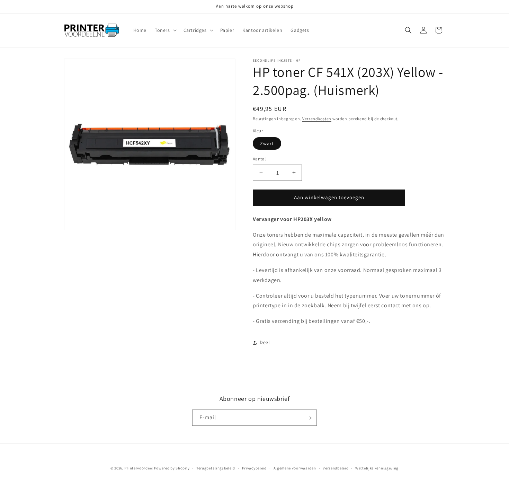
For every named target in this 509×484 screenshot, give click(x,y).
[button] (165, 30)
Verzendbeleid (335, 467)
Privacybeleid (254, 467)
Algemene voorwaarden (295, 467)
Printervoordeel (138, 468)
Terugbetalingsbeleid (215, 467)
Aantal (259, 159)
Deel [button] (265, 342)
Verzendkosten (316, 118)
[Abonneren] (308, 418)
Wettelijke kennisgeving (377, 467)
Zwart (267, 143)
